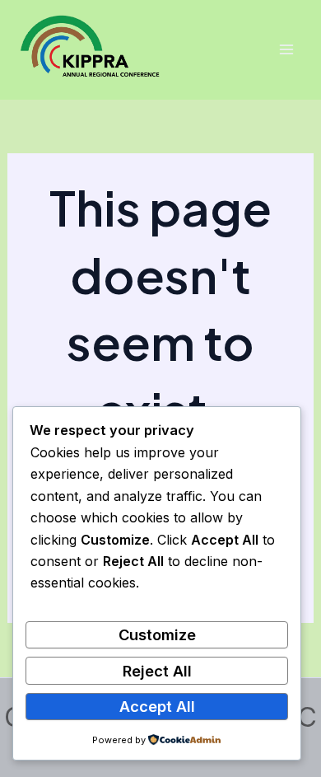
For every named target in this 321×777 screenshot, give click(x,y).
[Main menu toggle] (286, 49)
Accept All (157, 706)
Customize (157, 634)
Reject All (157, 671)
